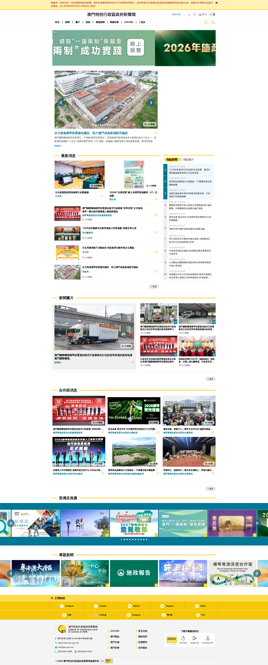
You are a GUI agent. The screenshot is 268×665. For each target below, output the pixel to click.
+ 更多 (154, 286)
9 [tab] (143, 539)
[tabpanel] (134, 523)
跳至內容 (176, 14)
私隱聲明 (142, 642)
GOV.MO (114, 631)
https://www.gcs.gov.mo (68, 643)
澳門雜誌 (114, 636)
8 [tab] (141, 539)
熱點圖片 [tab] (188, 159)
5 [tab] (132, 539)
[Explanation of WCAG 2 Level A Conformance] (106, 661)
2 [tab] (124, 539)
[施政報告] (134, 573)
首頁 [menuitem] (57, 22)
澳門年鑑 (114, 642)
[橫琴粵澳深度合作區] (232, 573)
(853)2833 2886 (65, 651)
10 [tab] (146, 539)
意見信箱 (142, 631)
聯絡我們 (142, 636)
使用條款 (142, 648)
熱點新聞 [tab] (172, 159)
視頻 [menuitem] (88, 22)
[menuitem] (67, 22)
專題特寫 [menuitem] (114, 22)
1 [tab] (121, 539)
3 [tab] (127, 539)
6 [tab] (135, 539)
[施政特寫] (183, 573)
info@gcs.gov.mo (66, 647)
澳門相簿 (114, 648)
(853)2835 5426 (85, 651)
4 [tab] (129, 539)
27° (204, 14)
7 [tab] (138, 539)
